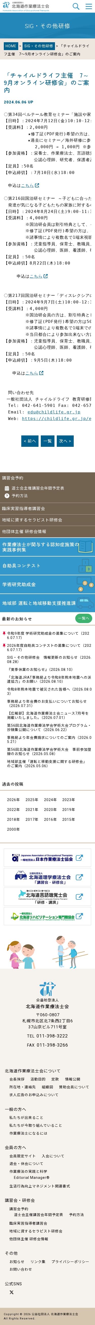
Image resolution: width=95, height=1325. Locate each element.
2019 (66, 810)
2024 (48, 800)
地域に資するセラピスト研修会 (32, 520)
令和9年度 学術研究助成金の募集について (43, 633)
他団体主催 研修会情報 (24, 531)
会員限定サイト (22, 1156)
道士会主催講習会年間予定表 (38, 488)
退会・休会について (26, 1164)
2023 (66, 800)
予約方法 (20, 496)
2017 (30, 820)
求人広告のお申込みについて (34, 1095)
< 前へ (30, 441)
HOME (11, 46)
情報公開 (72, 1079)
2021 (30, 810)
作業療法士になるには (28, 1133)
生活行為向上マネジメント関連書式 (39, 1186)
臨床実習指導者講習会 (23, 508)
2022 (11, 810)
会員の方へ (15, 1147)
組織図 (47, 1087)
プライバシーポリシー (70, 1262)
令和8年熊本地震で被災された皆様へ (38, 689)
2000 (11, 829)
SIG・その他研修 (38, 46)
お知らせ (17, 1262)
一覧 (47, 441)
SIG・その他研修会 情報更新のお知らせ (42, 657)
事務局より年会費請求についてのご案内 (41, 738)
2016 (48, 820)
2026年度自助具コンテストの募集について (44, 646)
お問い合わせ (20, 1269)
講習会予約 (13, 478)
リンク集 (38, 1262)
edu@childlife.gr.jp (54, 412)
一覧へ (83, 618)
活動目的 (38, 1079)
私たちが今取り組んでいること (35, 1125)
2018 (11, 820)
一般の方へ (15, 1109)
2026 (11, 800)
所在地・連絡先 (22, 1087)
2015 (66, 820)
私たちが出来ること (26, 1118)
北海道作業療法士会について (33, 1071)
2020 (48, 810)
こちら (27, 185)
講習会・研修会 (20, 1200)
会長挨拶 (17, 1079)
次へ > (65, 441)
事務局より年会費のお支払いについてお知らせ (47, 701)
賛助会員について (74, 1087)
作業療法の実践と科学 (28, 1171)
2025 (30, 800)
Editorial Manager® (32, 1178)
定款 (55, 1079)
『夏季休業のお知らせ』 (28, 670)
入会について (53, 1156)
